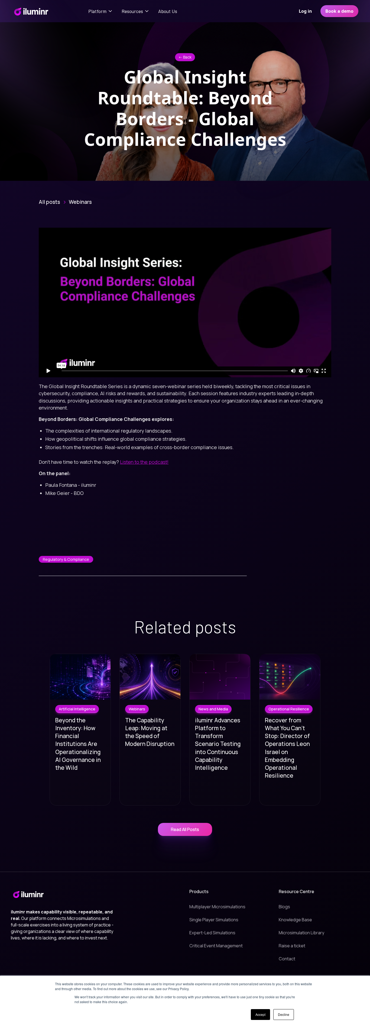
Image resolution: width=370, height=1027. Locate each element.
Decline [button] (283, 1014)
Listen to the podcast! (144, 462)
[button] (100, 11)
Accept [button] (260, 1014)
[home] (31, 11)
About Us (167, 11)
